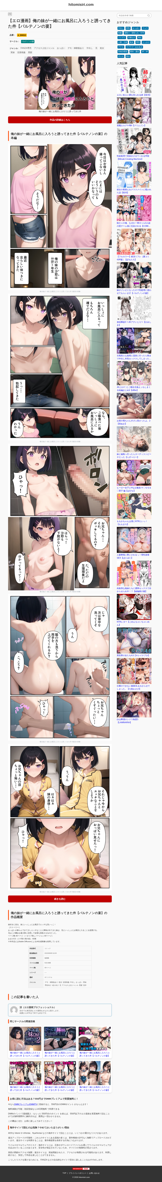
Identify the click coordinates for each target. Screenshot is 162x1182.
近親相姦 (21, 52)
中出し (90, 48)
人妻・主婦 (122, 42)
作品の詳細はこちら (60, 120)
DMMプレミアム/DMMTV (25, 1104)
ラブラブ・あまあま (134, 47)
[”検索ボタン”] (148, 15)
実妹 (13, 52)
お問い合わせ (94, 1173)
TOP (64, 1173)
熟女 (128, 56)
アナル (121, 47)
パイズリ (121, 37)
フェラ (145, 28)
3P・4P (145, 52)
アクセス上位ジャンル (44, 48)
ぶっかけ (146, 42)
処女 (102, 48)
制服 (120, 33)
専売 (138, 42)
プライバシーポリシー (77, 1173)
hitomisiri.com (81, 5)
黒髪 (30, 52)
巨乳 (128, 28)
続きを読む (60, 899)
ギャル (121, 56)
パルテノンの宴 (28, 41)
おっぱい (61, 48)
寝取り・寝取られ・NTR (134, 33)
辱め (139, 37)
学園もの (131, 37)
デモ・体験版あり (76, 48)
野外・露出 (134, 52)
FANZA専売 (26, 48)
